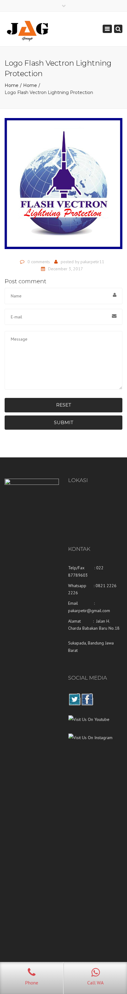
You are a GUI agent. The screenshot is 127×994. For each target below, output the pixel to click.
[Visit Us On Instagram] (90, 742)
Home (11, 85)
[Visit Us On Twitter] (74, 704)
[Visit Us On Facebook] (87, 704)
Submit (63, 422)
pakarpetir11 (92, 261)
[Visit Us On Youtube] (88, 724)
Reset (63, 405)
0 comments (38, 261)
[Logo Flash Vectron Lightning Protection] (63, 186)
